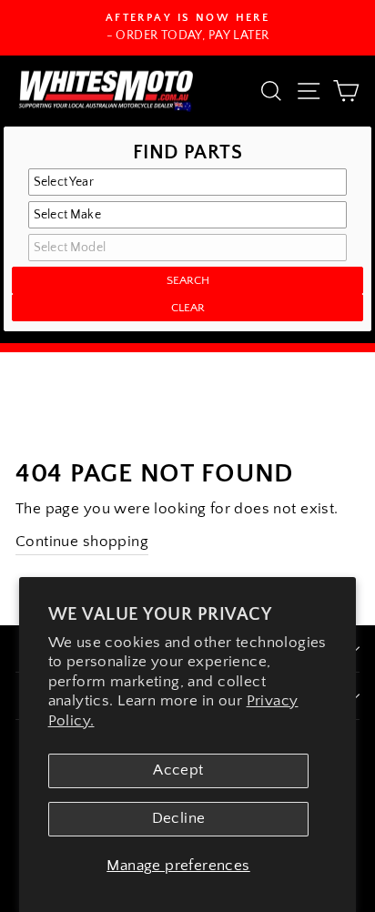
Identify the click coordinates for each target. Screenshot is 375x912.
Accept (178, 770)
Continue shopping (81, 541)
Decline (179, 818)
